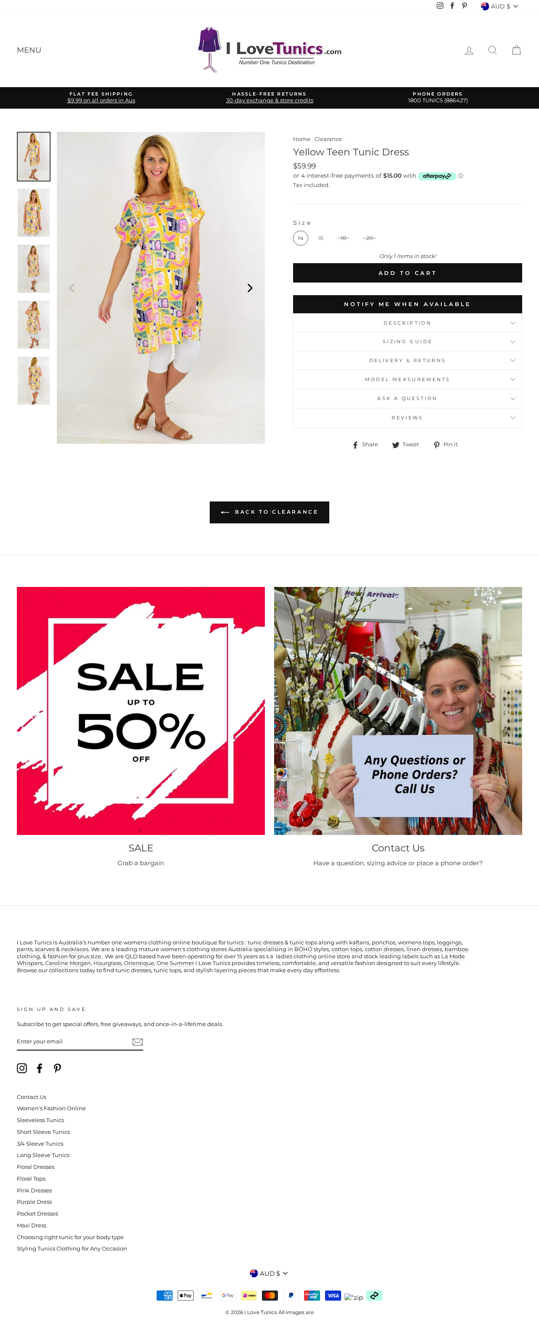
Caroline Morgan (68, 963)
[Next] (250, 287)
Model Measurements (408, 379)
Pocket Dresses (37, 1214)
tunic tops (303, 942)
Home (301, 139)
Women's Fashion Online (51, 1108)
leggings (449, 942)
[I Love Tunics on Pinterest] (57, 1068)
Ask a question (407, 398)
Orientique (139, 963)
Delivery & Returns (407, 360)
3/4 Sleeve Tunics (40, 1144)
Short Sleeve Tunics (43, 1132)
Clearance (328, 139)
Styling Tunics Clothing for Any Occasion (72, 1248)
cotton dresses (384, 949)
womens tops (416, 942)
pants (24, 949)
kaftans (359, 942)
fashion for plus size (74, 956)
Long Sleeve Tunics (43, 1155)
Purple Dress (34, 1202)
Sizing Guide (408, 341)
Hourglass (107, 963)
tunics (235, 942)
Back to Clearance (275, 512)
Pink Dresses (34, 1190)
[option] (101, 97)
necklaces (74, 949)
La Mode (453, 956)
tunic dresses (265, 942)
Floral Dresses (35, 1167)
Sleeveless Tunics (40, 1120)
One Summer (175, 963)
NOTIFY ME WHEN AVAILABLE (407, 304)
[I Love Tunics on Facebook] (40, 1068)
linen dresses (424, 949)
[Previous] (71, 287)
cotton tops (346, 949)
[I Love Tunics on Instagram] (22, 1068)
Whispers (30, 963)
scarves (45, 949)
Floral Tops (31, 1179)
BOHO (303, 949)
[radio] (300, 238)
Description (408, 323)
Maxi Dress (31, 1225)
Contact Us (31, 1097)
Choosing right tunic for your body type (70, 1237)
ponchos (383, 942)
